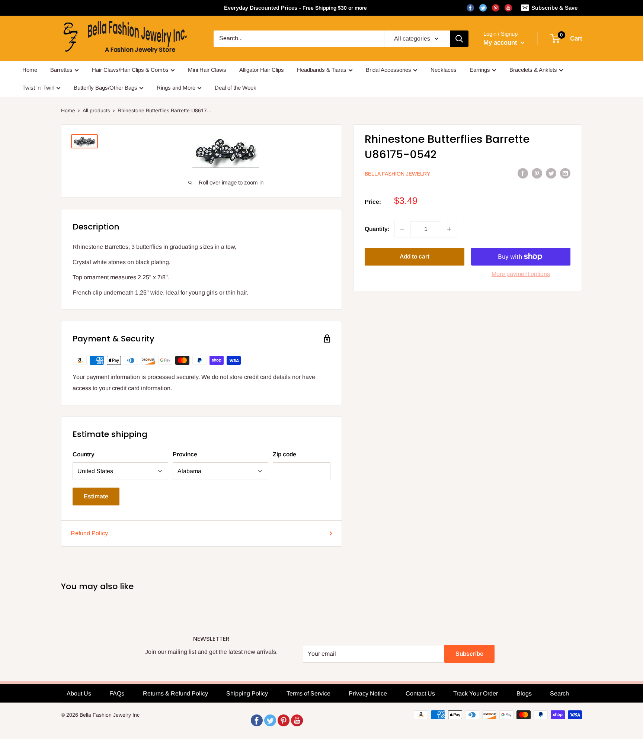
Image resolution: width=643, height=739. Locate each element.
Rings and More (176, 87)
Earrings (480, 70)
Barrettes (61, 70)
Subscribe (469, 653)
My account (501, 42)
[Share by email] (565, 173)
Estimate (96, 496)
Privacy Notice (368, 693)
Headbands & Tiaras (321, 70)
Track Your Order (475, 693)
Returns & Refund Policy (175, 693)
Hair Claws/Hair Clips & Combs (130, 70)
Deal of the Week (235, 87)
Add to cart (414, 256)
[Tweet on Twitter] (551, 173)
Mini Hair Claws (207, 70)
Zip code (284, 454)
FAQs (116, 693)
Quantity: (377, 229)
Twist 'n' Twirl (38, 87)
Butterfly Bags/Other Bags (105, 87)
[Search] (459, 38)
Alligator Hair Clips (261, 70)
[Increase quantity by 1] (449, 229)
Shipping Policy (247, 693)
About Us (79, 693)
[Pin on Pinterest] (537, 173)
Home (29, 70)
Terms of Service (308, 693)
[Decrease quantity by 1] (402, 229)
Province (185, 454)
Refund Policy (89, 533)
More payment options (521, 274)
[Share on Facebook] (523, 173)
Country (84, 454)
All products (96, 110)
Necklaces (444, 70)
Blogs (524, 693)
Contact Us (420, 693)
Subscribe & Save (554, 7)
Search (559, 693)
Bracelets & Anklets (533, 70)
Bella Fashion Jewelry (397, 174)
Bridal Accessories (388, 70)
